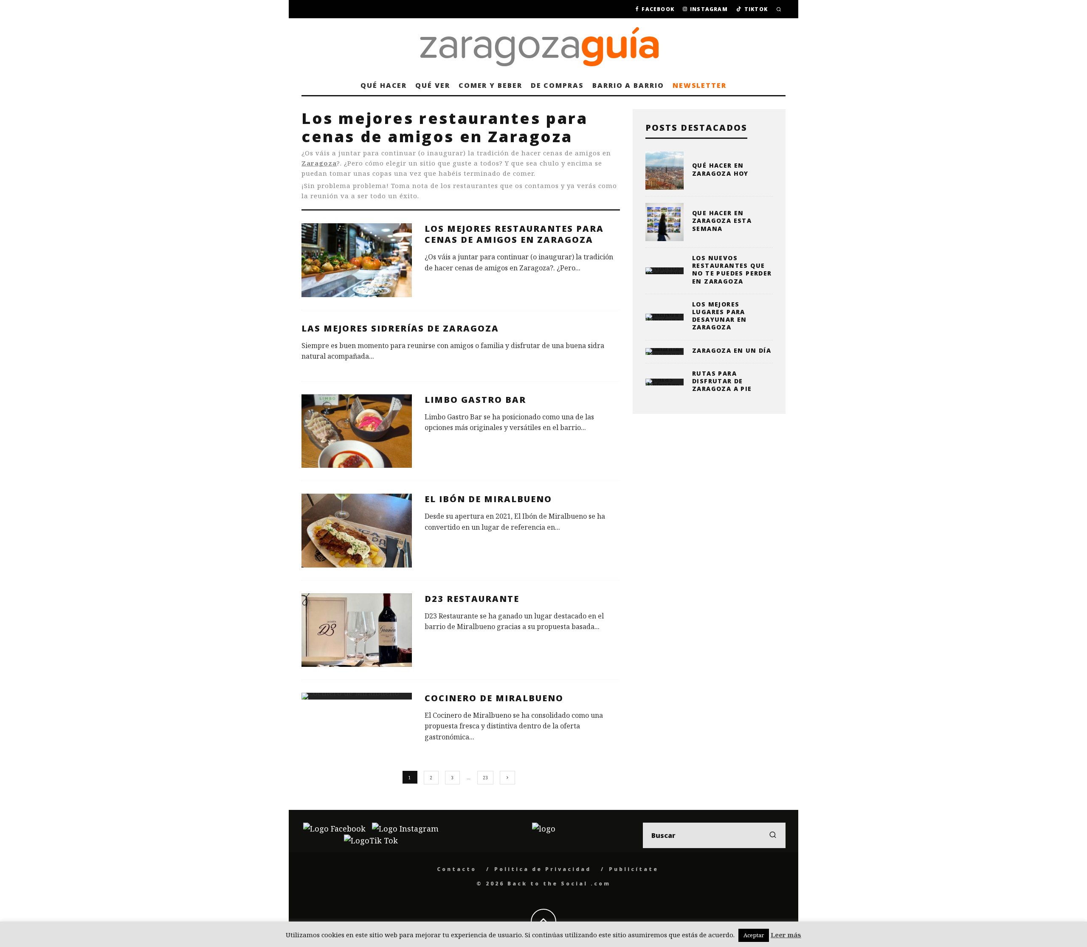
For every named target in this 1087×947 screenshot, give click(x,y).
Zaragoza (319, 163)
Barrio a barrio (628, 85)
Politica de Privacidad (542, 869)
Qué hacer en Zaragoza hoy (720, 169)
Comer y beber (490, 85)
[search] (773, 835)
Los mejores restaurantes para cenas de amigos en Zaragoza (514, 234)
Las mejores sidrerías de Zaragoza (400, 328)
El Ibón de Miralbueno (488, 499)
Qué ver (432, 85)
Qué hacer (383, 85)
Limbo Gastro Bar (475, 399)
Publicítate (634, 869)
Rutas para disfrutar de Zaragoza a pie (722, 381)
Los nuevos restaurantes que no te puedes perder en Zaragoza (732, 269)
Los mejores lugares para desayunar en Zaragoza (719, 316)
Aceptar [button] (753, 935)
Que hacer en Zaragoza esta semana (722, 220)
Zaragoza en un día (731, 350)
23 (485, 778)
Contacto (456, 869)
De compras (557, 85)
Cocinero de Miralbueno (494, 698)
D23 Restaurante (472, 598)
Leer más (786, 934)
